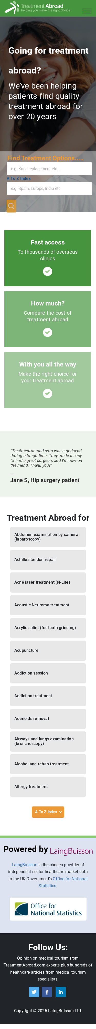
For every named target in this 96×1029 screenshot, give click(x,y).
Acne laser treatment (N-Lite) (42, 582)
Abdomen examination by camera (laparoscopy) (46, 537)
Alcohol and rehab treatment (41, 764)
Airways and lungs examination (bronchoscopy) (44, 741)
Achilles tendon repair (35, 559)
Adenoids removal (31, 718)
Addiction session (31, 673)
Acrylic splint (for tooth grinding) (45, 627)
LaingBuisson (24, 864)
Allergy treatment (31, 786)
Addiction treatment (33, 695)
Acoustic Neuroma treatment (41, 605)
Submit (11, 206)
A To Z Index (19, 178)
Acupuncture (26, 650)
